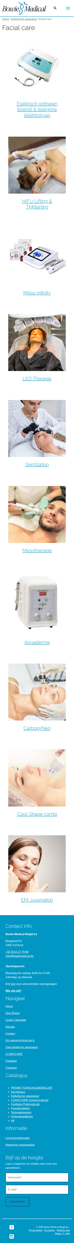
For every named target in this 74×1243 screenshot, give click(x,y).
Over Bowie (13, 1013)
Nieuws (10, 1026)
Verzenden (17, 1201)
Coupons (11, 1067)
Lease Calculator (16, 1020)
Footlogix (11, 1060)
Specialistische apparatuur (22, 1047)
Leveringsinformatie (18, 1138)
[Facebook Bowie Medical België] (11, 1227)
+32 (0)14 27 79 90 (17, 951)
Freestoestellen (20, 1108)
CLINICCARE (14, 1054)
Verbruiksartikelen (22, 1116)
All (12, 1120)
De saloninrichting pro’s (20, 1040)
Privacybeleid (35, 1230)
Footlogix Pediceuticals (25, 1104)
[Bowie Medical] (24, 8)
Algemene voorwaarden (20, 1144)
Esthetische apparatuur (24, 19)
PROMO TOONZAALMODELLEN (31, 1087)
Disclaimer (49, 1230)
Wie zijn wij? (13, 990)
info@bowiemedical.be (20, 956)
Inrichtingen (18, 1092)
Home (5, 19)
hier (13, 984)
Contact (10, 1033)
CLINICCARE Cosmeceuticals (29, 1100)
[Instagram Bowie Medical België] (11, 1236)
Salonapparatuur (21, 1112)
